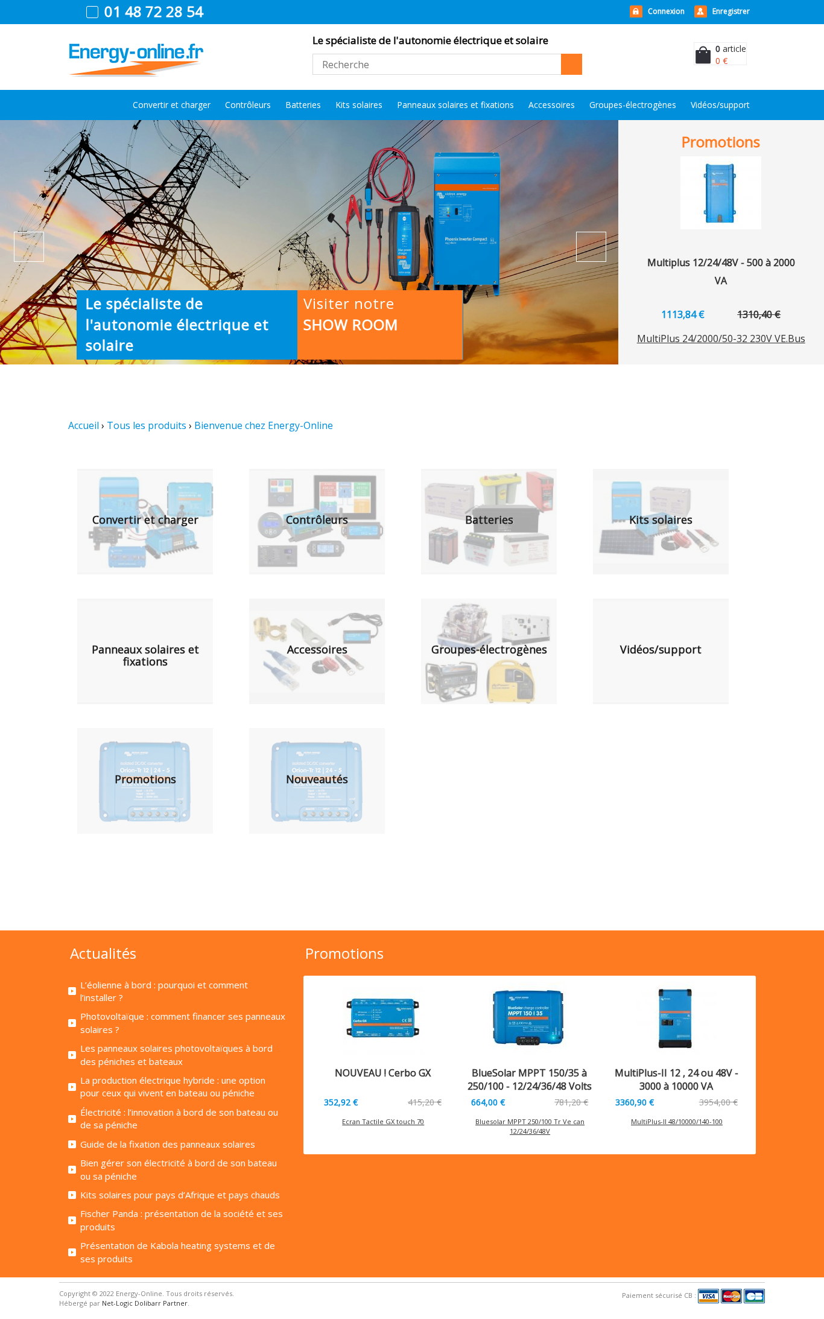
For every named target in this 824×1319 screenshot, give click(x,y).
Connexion (666, 11)
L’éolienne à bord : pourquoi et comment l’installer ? (164, 991)
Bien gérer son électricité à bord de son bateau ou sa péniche (178, 1169)
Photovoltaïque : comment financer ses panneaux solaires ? (182, 1022)
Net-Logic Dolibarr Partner (145, 1303)
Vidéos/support (720, 104)
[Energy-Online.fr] (136, 48)
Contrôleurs (248, 104)
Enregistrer (731, 11)
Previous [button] (29, 247)
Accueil (83, 425)
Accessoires (551, 104)
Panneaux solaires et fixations (455, 104)
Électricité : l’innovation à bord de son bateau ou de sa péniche (179, 1118)
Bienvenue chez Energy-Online (263, 425)
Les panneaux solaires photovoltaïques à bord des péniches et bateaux (176, 1054)
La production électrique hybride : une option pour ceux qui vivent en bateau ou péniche (172, 1086)
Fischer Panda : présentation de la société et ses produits (181, 1219)
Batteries (303, 104)
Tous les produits (146, 425)
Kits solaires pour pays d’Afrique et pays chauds (180, 1195)
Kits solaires (358, 104)
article (730, 48)
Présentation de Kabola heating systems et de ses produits (177, 1251)
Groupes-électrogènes (632, 104)
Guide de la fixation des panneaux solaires (167, 1144)
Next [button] (591, 247)
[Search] (571, 64)
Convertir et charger (172, 104)
